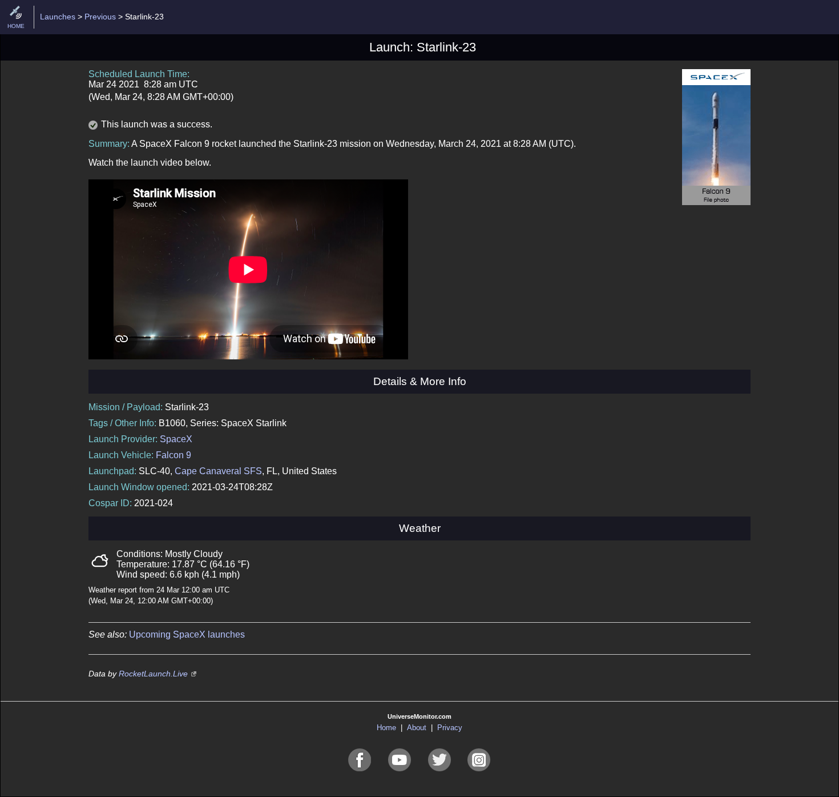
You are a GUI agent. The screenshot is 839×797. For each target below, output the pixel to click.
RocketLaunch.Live (153, 673)
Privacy (449, 727)
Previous (100, 16)
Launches (57, 16)
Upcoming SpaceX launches (187, 634)
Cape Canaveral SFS (218, 471)
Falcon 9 (173, 455)
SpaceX (176, 439)
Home (386, 727)
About (416, 727)
